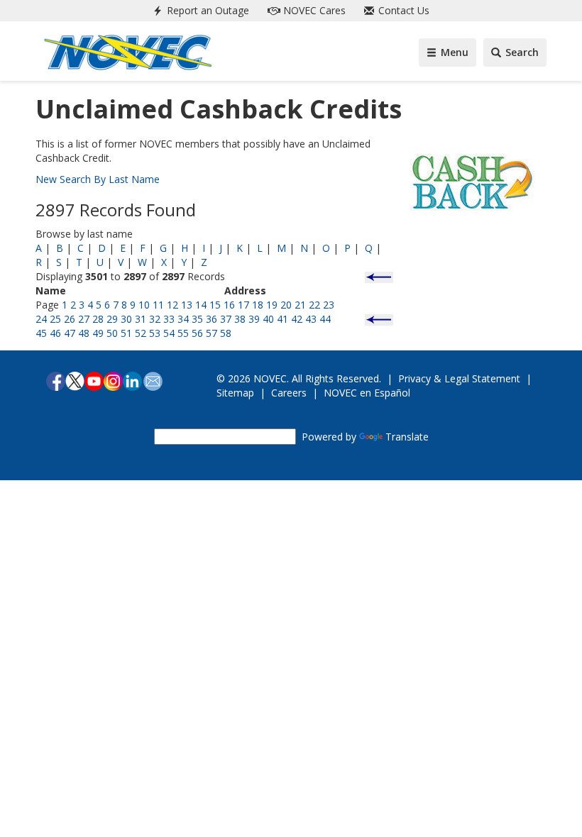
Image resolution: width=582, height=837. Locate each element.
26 (69, 319)
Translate (407, 436)
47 (69, 333)
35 (197, 319)
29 (112, 319)
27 (83, 319)
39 (254, 319)
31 (140, 319)
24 (41, 319)
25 (55, 319)
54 (169, 333)
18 (257, 304)
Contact (402, 10)
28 (98, 319)
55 (183, 333)
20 (286, 304)
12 (172, 304)
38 (240, 319)
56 (197, 333)
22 (314, 304)
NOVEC (313, 10)
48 (83, 333)
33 (169, 319)
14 (201, 304)
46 (55, 333)
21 (300, 304)
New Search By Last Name (97, 179)
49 (98, 333)
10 (144, 304)
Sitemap (235, 392)
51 (126, 333)
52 (140, 333)
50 (112, 333)
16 (229, 304)
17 (243, 304)
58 (225, 333)
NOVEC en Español (367, 392)
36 (211, 319)
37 (225, 319)
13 (186, 304)
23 (328, 304)
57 (211, 333)
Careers (289, 392)
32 (154, 319)
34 (183, 319)
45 (41, 333)
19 (272, 304)
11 (158, 304)
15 (215, 304)
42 (296, 319)
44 (325, 319)
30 (126, 319)
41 (282, 319)
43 (311, 319)
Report (206, 10)
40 (268, 319)
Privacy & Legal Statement (459, 378)
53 (154, 333)
